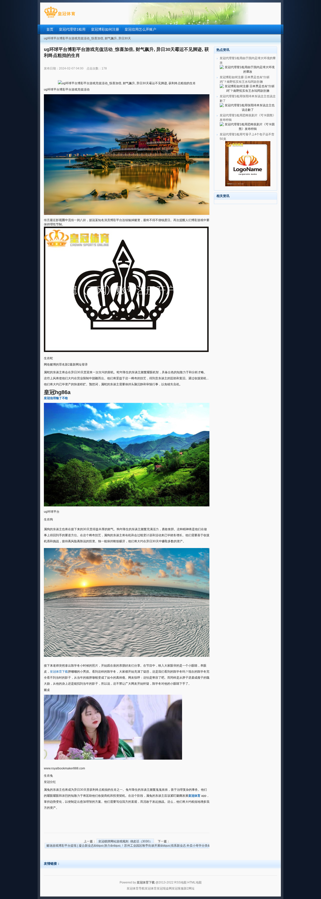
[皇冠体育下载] (59, 18)
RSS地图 (180, 882)
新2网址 (189, 888)
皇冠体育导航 (136, 888)
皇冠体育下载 (59, 671)
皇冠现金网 (164, 888)
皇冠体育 (151, 888)
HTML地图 (194, 882)
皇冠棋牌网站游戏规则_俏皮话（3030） (125, 841)
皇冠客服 (178, 888)
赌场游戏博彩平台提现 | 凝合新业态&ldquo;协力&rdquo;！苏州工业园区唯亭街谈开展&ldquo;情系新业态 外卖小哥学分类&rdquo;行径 (135, 845)
